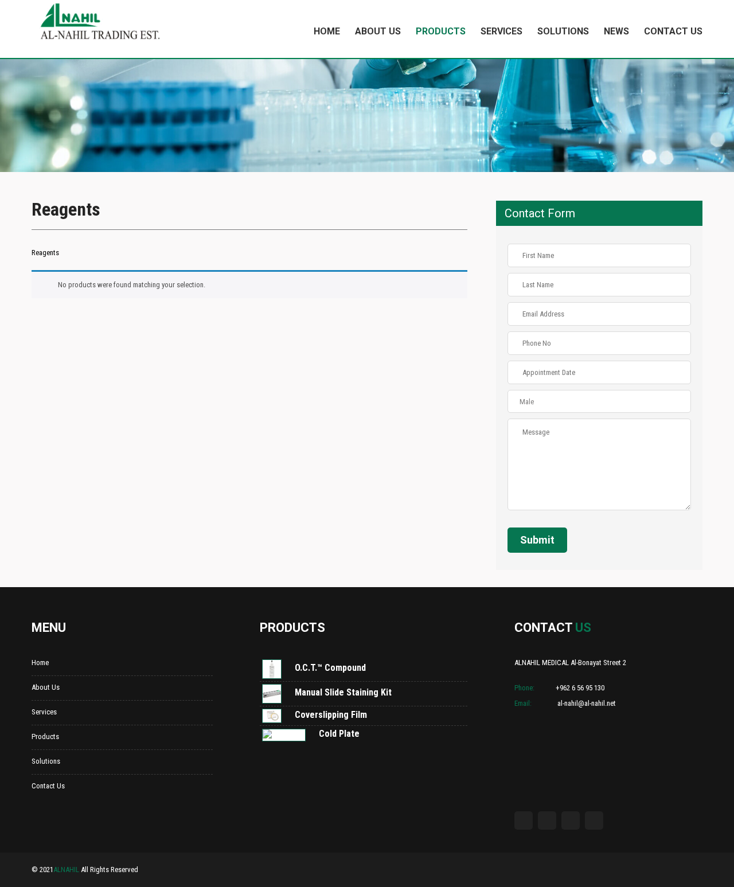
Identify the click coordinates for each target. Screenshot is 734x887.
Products (441, 31)
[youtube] (570, 820)
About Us (378, 31)
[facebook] (523, 820)
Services (501, 31)
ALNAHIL (66, 869)
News (616, 31)
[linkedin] (594, 820)
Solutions (563, 31)
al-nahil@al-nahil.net (586, 703)
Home (327, 31)
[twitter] (547, 820)
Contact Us (673, 31)
